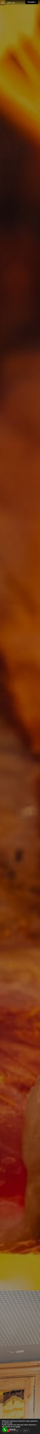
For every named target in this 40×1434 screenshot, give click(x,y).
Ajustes (25, 1430)
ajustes (17, 1427)
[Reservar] (5, 1429)
